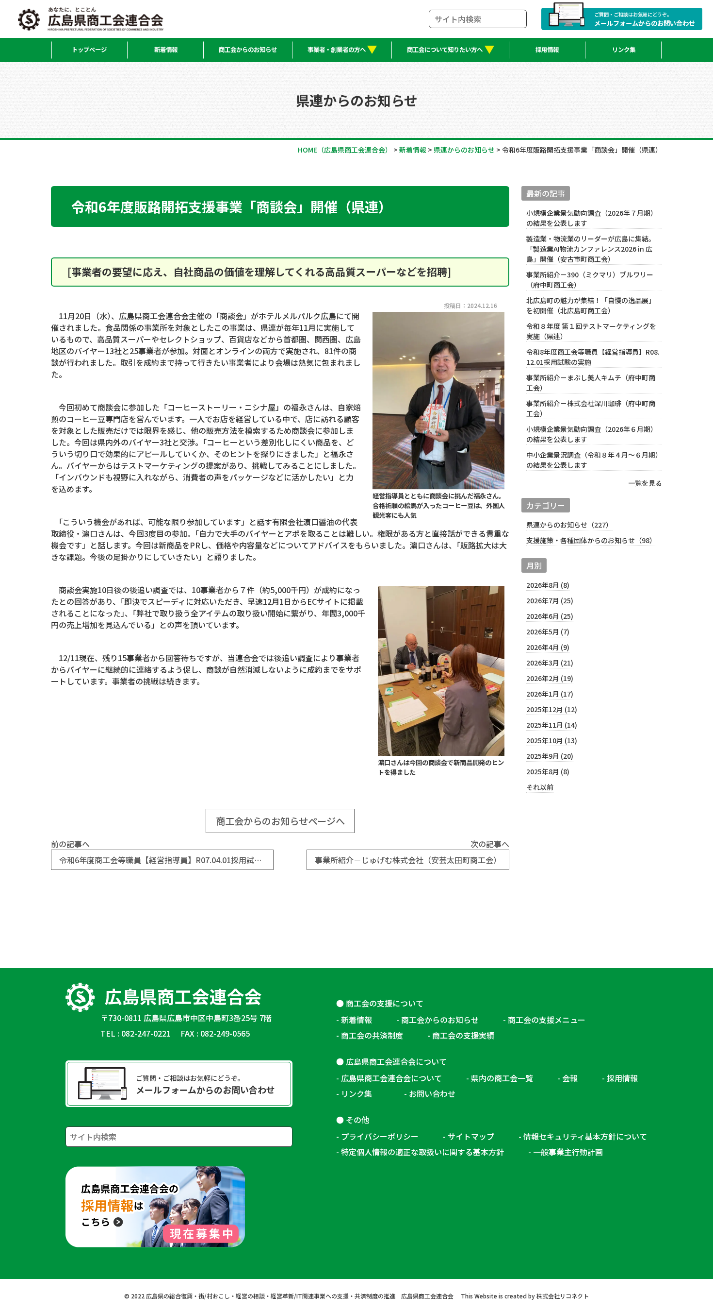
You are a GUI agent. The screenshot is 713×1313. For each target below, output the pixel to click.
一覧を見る (645, 483)
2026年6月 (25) (549, 616)
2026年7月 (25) (549, 600)
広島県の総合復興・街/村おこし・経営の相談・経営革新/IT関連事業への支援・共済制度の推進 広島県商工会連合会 (300, 1296)
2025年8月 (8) (547, 771)
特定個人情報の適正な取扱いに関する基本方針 (422, 1152)
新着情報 (166, 49)
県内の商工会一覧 (502, 1078)
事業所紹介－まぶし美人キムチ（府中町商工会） (590, 382)
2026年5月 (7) (547, 631)
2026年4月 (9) (547, 647)
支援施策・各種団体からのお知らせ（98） (591, 540)
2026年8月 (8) (547, 585)
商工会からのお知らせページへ (280, 821)
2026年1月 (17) (549, 694)
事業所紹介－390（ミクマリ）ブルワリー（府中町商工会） (589, 280)
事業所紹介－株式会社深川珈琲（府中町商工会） (590, 408)
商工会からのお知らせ (248, 49)
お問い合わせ (432, 1093)
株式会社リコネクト (562, 1296)
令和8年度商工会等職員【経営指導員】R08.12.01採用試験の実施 (593, 357)
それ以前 (539, 787)
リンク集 (623, 49)
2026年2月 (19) (549, 678)
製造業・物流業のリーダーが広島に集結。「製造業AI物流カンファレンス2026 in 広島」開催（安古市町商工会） (590, 249)
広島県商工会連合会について (391, 1078)
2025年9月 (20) (549, 756)
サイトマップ (471, 1136)
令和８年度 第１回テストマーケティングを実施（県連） (591, 331)
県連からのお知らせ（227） (569, 524)
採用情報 (547, 49)
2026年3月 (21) (549, 662)
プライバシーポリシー (380, 1136)
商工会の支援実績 (463, 1035)
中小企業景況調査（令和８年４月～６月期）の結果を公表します (592, 460)
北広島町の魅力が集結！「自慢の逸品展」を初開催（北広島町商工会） (590, 305)
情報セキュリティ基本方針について (585, 1136)
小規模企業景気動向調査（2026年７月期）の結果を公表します (591, 218)
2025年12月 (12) (551, 709)
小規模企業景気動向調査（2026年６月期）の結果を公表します (591, 434)
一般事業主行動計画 (568, 1152)
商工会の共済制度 (372, 1035)
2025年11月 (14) (551, 725)
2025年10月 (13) (551, 740)
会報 (570, 1078)
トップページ (89, 49)
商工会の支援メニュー (546, 1019)
